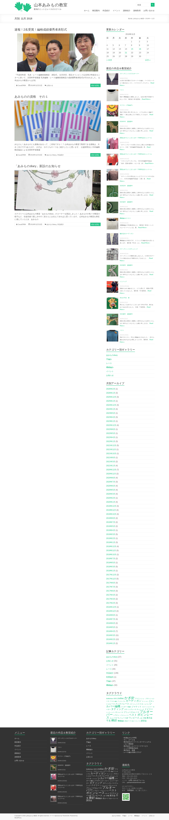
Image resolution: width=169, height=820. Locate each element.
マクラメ (117, 718)
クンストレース (122, 704)
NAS (115, 698)
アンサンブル (121, 701)
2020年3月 (110, 494)
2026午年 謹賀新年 (126, 121)
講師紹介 (126, 11)
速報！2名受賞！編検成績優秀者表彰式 (40, 29)
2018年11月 (111, 550)
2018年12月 (111, 546)
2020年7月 (110, 482)
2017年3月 (110, 599)
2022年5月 (110, 433)
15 (132, 49)
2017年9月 (110, 583)
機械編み (110, 367)
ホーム (86, 11)
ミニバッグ (123, 281)
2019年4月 (110, 530)
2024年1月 (110, 409)
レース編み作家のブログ (132, 752)
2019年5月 (110, 526)
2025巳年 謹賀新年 (126, 186)
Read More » (146, 99)
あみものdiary (51, 155)
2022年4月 (110, 437)
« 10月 (109, 60)
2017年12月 (111, 575)
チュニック (140, 709)
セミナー (149, 706)
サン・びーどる (129, 740)
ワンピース (134, 718)
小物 (144, 718)
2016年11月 (111, 611)
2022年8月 (110, 429)
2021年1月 (110, 466)
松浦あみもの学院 (130, 738)
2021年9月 (110, 458)
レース (109, 363)
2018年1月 (110, 571)
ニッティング (110, 712)
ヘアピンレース (124, 715)
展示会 (149, 718)
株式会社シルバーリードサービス (136, 746)
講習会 (144, 721)
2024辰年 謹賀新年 (126, 202)
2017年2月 (110, 603)
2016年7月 (110, 619)
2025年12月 (111, 397)
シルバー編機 (105, 778)
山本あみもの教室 (50, 5)
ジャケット (136, 707)
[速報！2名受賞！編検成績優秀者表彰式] (57, 35)
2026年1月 (110, 393)
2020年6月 (110, 486)
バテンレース (118, 712)
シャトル (139, 704)
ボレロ (112, 718)
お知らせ (50, 85)
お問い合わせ (149, 11)
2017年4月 (110, 595)
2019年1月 (110, 542)
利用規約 (110, 677)
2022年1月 (110, 441)
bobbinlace (109, 698)
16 (140, 49)
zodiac (120, 698)
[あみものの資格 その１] (57, 102)
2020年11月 (111, 474)
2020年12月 (111, 470)
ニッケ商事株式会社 (131, 748)
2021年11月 (111, 449)
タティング (117, 709)
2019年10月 (111, 514)
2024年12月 (111, 405)
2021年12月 (111, 445)
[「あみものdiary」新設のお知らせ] (57, 171)
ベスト (122, 90)
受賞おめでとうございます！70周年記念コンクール (136, 138)
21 (126, 53)
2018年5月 (110, 563)
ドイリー (149, 709)
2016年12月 (111, 607)
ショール (146, 704)
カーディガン (134, 700)
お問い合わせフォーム (137, 780)
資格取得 (137, 11)
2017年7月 (110, 587)
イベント (116, 11)
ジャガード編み (126, 707)
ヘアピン (116, 715)
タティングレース (130, 709)
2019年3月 (110, 534)
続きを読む (95, 85)
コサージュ (132, 704)
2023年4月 (110, 417)
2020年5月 (110, 490)
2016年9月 (110, 615)
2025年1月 (110, 401)
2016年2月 (110, 639)
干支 (108, 720)
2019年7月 (110, 522)
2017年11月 (111, 579)
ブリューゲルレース (131, 712)
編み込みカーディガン (127, 233)
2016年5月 (110, 627)
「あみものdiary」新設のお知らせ (37, 166)
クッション (145, 701)
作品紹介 (106, 11)
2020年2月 (110, 498)
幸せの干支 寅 (124, 298)
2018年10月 (111, 554)
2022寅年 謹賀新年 (126, 314)
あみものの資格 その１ (31, 96)
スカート (144, 706)
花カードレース (136, 721)
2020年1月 (110, 502)
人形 (141, 718)
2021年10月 (111, 453)
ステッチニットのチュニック (129, 249)
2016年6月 (110, 623)
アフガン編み (113, 701)
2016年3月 (110, 635)
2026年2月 (110, 389)
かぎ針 (129, 698)
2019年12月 (111, 506)
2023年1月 (110, 421)
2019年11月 (111, 510)
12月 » (147, 60)
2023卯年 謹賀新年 (126, 265)
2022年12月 (111, 425)
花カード (128, 721)
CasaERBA (22, 85)
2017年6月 (110, 591)
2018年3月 (110, 567)
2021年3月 (110, 462)
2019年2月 (110, 538)
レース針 (124, 718)
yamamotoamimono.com (136, 782)
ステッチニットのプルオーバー (129, 73)
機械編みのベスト (125, 218)
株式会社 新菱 (129, 750)
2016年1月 (110, 643)
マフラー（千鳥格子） (127, 105)
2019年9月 (110, 518)
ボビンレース (95, 792)
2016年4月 (110, 631)
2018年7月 (110, 559)
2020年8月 (110, 478)
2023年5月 (110, 413)
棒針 (114, 720)
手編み (109, 359)
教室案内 (96, 11)
